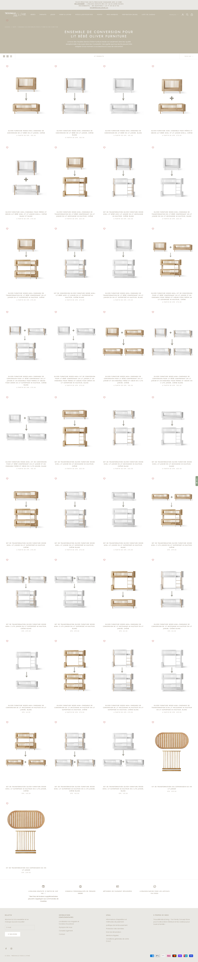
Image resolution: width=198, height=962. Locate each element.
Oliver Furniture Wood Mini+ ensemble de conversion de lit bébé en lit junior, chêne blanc (75, 133)
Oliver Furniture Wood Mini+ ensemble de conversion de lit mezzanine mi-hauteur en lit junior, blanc (26, 708)
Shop (14, 27)
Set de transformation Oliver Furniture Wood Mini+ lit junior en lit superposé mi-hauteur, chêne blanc (75, 545)
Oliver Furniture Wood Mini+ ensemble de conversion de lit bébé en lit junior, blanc (123, 132)
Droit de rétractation (113, 932)
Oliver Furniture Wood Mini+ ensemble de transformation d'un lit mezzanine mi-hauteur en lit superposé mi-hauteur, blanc (172, 708)
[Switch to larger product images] (4, 56)
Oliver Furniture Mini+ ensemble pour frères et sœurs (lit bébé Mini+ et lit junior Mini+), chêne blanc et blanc (26, 214)
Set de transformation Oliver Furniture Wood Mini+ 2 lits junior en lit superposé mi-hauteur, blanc (74, 626)
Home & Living (65, 14)
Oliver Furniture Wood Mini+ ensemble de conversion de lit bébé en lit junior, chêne (26, 132)
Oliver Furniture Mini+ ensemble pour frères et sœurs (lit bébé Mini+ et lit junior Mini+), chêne (172, 132)
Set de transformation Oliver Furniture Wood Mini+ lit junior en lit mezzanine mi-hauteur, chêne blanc (123, 464)
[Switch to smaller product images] (7, 56)
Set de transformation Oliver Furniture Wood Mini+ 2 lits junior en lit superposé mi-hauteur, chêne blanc (26, 626)
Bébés (33, 14)
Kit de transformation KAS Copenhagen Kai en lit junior (172, 788)
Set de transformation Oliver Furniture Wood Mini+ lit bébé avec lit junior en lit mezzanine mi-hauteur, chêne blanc (123, 214)
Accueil (8, 27)
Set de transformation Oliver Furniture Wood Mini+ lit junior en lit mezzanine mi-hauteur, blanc (172, 464)
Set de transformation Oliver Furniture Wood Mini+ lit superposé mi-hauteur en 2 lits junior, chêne (26, 789)
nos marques (112, 14)
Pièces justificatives (84, 14)
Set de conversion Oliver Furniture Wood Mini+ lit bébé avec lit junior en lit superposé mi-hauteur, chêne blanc (74, 295)
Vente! (100, 14)
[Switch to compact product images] (11, 56)
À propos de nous (65, 927)
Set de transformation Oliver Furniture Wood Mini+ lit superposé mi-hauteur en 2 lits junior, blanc (123, 789)
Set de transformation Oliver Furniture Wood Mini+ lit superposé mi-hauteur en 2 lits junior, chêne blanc (74, 789)
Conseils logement (66, 931)
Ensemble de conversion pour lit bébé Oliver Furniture (38, 27)
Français (172, 14)
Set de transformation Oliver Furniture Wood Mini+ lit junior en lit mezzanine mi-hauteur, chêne (75, 464)
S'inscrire (12, 934)
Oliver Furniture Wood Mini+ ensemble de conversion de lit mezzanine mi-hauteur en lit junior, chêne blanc (172, 626)
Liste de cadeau (148, 14)
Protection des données (115, 929)
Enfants (43, 14)
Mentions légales (112, 935)
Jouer (53, 14)
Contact (62, 934)
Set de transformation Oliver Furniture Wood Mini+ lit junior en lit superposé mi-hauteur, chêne (26, 545)
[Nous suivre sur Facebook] (6, 949)
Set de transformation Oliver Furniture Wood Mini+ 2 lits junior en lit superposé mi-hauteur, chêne (172, 545)
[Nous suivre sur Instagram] (11, 949)
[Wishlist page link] (7, 20)
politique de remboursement (116, 925)
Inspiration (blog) (130, 14)
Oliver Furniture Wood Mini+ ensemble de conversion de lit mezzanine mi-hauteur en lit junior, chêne (123, 626)
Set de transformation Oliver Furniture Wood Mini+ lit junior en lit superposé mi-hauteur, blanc (123, 545)
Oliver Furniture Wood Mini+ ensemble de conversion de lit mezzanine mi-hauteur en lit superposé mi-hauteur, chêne (74, 708)
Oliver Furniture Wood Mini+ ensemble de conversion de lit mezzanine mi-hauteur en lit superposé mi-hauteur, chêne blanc (123, 708)
